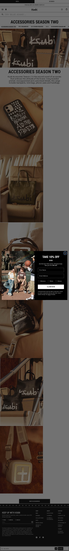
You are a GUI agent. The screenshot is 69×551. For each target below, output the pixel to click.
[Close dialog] (65, 253)
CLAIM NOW (51, 286)
